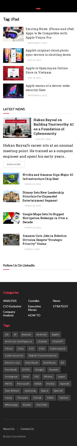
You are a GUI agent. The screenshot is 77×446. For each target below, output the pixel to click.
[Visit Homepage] (38, 6)
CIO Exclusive (15, 121)
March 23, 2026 (32, 184)
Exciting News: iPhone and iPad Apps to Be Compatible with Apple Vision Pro (50, 33)
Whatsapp (11, 404)
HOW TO (34, 315)
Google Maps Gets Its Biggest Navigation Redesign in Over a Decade (45, 218)
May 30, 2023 (34, 60)
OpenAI (64, 383)
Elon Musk (31, 362)
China (9, 348)
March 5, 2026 (32, 249)
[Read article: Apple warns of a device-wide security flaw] (13, 91)
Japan (61, 376)
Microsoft (23, 383)
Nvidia (51, 383)
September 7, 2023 (37, 43)
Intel (26, 376)
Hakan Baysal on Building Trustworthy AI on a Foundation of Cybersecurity (53, 127)
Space (44, 390)
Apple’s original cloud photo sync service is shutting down (48, 52)
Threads (22, 397)
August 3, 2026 (43, 139)
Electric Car (12, 362)
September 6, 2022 (37, 95)
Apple (55, 334)
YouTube (41, 404)
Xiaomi (27, 404)
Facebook (11, 369)
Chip (21, 348)
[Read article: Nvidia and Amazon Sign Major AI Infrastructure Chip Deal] (11, 178)
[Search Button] (72, 6)
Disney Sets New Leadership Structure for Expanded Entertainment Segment (43, 196)
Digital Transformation (43, 355)
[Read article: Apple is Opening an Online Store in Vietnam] (13, 73)
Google (39, 369)
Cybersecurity (14, 355)
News (56, 300)
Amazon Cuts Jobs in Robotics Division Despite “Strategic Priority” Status (45, 240)
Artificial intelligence (18, 341)
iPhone (48, 376)
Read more (16, 164)
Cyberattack (57, 348)
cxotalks (33, 300)
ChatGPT (57, 341)
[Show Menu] (5, 6)
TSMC (50, 397)
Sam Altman (12, 390)
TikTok (37, 397)
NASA (38, 383)
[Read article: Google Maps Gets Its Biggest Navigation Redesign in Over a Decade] (11, 218)
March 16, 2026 (32, 227)
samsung (30, 390)
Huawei (54, 369)
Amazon (26, 334)
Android (42, 334)
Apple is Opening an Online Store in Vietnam (47, 70)
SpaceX (58, 390)
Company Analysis (9, 313)
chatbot (42, 341)
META (8, 383)
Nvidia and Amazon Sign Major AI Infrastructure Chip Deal (48, 177)
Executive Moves (34, 307)
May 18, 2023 (34, 78)
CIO (31, 348)
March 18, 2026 (32, 205)
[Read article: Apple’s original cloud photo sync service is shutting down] (13, 55)
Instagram (11, 376)
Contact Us (27, 428)
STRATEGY (60, 306)
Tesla (8, 397)
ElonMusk (50, 362)
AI (15, 334)
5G (7, 334)
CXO (42, 348)
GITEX (26, 369)
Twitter (63, 397)
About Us (8, 428)
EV (62, 362)
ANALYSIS (10, 300)
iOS (36, 376)
